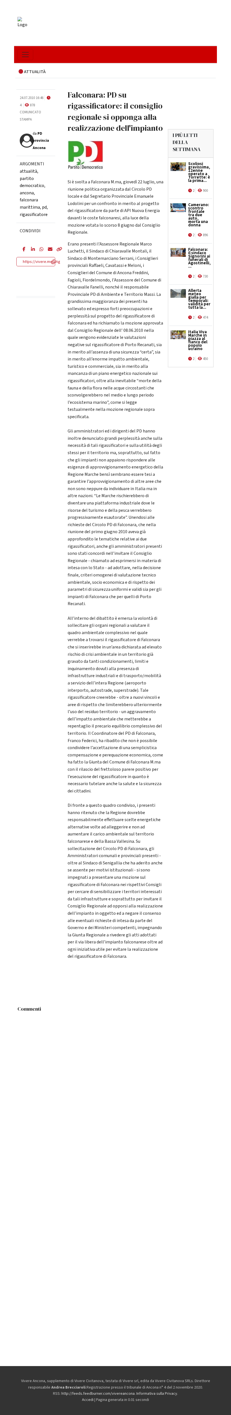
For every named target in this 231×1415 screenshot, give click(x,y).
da (41, 140)
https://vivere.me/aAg (41, 262)
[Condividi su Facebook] (22, 249)
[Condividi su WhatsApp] (39, 249)
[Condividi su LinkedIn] (31, 249)
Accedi (88, 1400)
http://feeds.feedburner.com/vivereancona (98, 1393)
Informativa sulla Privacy (156, 1393)
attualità (28, 171)
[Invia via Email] (48, 249)
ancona (27, 193)
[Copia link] (56, 249)
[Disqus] (115, 1085)
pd (44, 207)
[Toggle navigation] (25, 54)
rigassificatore (34, 214)
